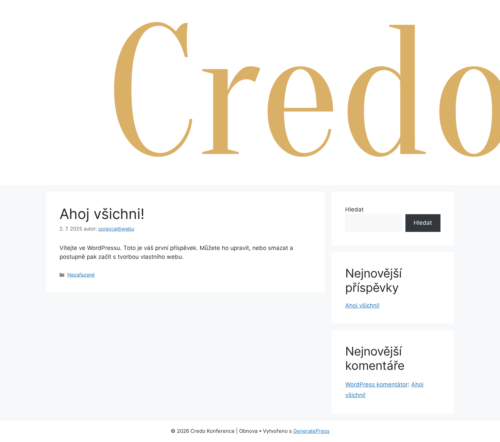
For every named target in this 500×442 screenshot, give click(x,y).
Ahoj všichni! (362, 305)
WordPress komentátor (376, 384)
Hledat (354, 209)
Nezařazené (81, 275)
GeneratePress (311, 431)
